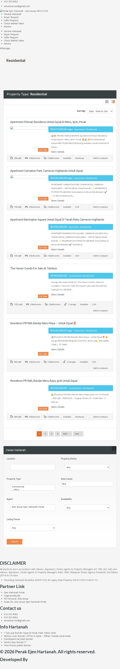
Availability (66, 499)
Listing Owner (13, 519)
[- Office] (33, 489)
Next (65, 434)
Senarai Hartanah (12, 14)
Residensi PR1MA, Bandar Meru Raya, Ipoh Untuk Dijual (43, 380)
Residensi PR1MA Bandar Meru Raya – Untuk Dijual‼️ (43, 323)
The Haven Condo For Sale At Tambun (33, 268)
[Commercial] (33, 486)
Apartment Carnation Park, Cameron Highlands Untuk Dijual (46, 170)
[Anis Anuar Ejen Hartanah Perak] (33, 506)
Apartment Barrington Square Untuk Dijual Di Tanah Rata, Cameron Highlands (57, 219)
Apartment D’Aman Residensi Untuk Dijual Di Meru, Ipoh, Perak (48, 122)
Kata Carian (66, 479)
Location (11, 458)
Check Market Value (14, 23)
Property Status (69, 458)
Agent (10, 499)
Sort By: (81, 110)
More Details (57, 151)
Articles (7, 26)
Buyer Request (11, 17)
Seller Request (11, 20)
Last (77, 434)
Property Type (14, 479)
